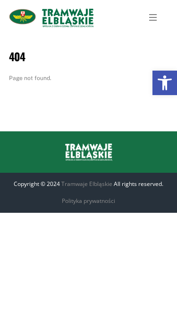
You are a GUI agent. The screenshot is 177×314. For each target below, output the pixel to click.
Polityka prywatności (88, 201)
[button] (164, 83)
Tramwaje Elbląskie (86, 184)
